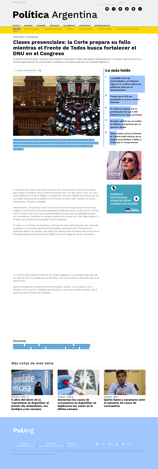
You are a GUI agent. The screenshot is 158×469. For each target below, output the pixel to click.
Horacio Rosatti (38, 348)
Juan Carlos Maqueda (55, 348)
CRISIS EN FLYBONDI (105, 29)
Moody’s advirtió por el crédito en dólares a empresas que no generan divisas (126, 124)
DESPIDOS (70, 29)
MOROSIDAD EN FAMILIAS (53, 29)
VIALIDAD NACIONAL (86, 29)
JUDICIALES (54, 25)
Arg (23, 430)
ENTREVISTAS (85, 25)
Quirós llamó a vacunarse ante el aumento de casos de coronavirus (124, 403)
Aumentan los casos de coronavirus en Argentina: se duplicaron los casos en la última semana (77, 404)
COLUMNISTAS (69, 25)
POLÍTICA (16, 25)
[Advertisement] (56, 171)
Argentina (54, 14)
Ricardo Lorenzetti (82, 345)
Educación (84, 348)
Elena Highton (72, 348)
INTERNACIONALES (102, 25)
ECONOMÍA (41, 25)
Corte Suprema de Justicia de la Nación (56, 345)
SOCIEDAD (28, 25)
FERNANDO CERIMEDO (31, 29)
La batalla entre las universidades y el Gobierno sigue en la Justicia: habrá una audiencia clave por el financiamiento (125, 84)
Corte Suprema (32, 345)
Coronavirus (18, 345)
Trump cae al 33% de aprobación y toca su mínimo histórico (125, 99)
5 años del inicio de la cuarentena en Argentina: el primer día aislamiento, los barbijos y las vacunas (30, 404)
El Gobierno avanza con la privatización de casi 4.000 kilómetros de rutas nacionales (126, 112)
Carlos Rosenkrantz (22, 348)
